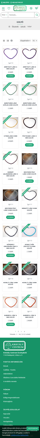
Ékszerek (15, 26)
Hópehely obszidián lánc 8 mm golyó (10, 246)
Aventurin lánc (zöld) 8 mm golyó (29, 104)
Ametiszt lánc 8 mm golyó (29, 68)
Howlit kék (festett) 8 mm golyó (29, 246)
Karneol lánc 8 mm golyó (29, 316)
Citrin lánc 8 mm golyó (10, 137)
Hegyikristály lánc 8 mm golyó (10, 209)
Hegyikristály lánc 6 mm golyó (29, 173)
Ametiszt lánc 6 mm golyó (10, 68)
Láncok (23, 26)
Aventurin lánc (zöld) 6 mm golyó (10, 104)
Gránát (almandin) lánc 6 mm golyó (10, 174)
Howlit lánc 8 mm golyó (29, 283)
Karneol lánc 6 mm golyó (10, 316)
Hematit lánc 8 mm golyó (29, 209)
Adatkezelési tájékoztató (19, 435)
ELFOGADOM (33, 428)
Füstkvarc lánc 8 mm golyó (29, 137)
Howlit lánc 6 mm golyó (10, 283)
